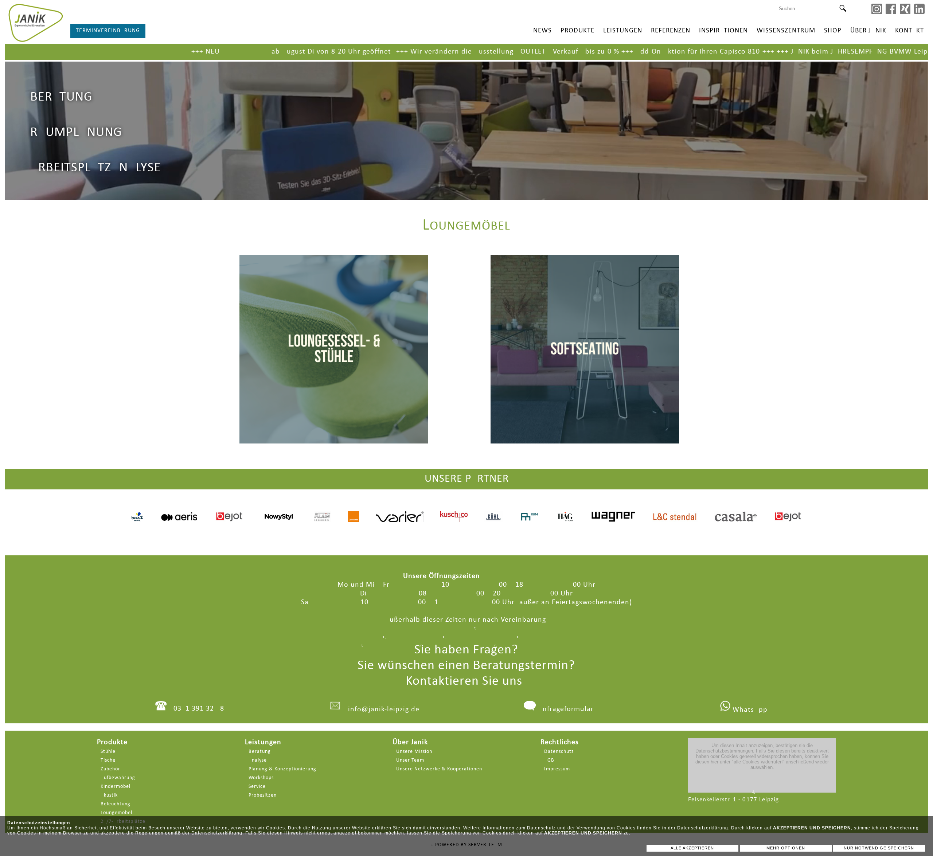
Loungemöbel (116, 813)
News (542, 30)
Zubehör (110, 769)
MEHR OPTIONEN (785, 848)
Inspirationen (723, 30)
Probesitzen (263, 795)
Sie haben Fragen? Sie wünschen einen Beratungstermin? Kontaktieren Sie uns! (466, 666)
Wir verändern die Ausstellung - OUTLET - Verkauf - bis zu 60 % (441, 51)
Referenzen (670, 30)
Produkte (577, 30)
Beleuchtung (115, 804)
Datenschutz (559, 751)
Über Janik (868, 30)
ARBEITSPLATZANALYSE (95, 168)
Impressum (557, 769)
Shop (833, 30)
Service (257, 786)
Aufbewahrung (118, 778)
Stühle (108, 751)
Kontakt (909, 30)
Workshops (261, 778)
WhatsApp (749, 710)
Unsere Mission (414, 751)
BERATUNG (61, 97)
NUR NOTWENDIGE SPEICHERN (879, 848)
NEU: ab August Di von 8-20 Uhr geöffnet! (226, 51)
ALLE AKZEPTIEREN (692, 848)
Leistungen (622, 30)
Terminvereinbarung (108, 31)
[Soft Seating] (585, 339)
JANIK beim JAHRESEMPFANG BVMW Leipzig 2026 (797, 51)
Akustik (109, 795)
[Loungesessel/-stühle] (333, 339)
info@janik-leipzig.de (383, 709)
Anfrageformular (566, 709)
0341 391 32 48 (198, 708)
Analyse (258, 760)
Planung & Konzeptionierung (282, 769)
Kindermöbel (115, 786)
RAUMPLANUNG (76, 132)
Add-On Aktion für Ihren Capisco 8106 (624, 51)
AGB (549, 760)
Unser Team (410, 760)
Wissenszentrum (786, 30)
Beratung (260, 751)
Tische (108, 760)
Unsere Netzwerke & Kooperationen (439, 769)
